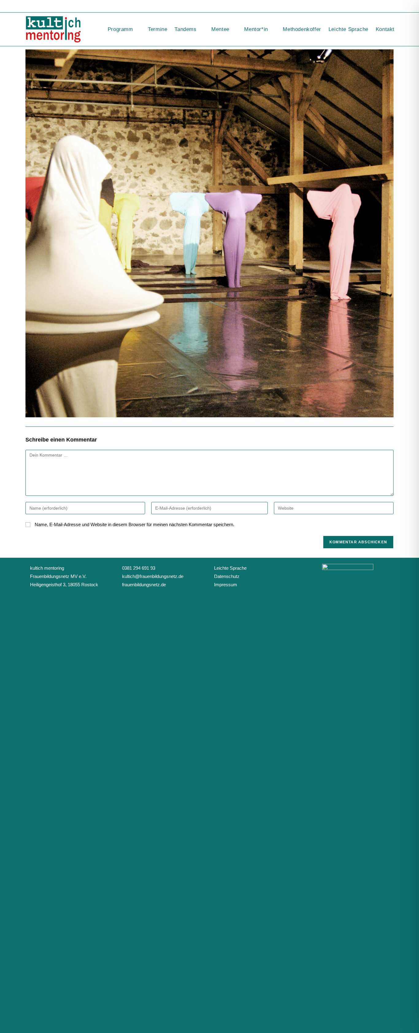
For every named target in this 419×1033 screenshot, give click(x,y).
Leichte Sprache (230, 568)
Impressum (225, 584)
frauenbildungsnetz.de (144, 584)
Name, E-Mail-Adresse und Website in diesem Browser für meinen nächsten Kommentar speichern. (134, 524)
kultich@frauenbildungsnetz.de (152, 576)
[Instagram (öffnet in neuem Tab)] (390, 6)
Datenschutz (227, 576)
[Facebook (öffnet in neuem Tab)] (382, 6)
